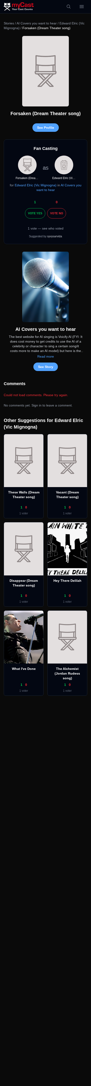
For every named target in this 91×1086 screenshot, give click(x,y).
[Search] (68, 6)
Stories (9, 23)
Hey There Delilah (67, 580)
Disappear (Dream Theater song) (24, 583)
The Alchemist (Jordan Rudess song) (67, 673)
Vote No (56, 213)
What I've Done (24, 669)
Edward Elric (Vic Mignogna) (35, 185)
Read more (45, 356)
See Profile (45, 127)
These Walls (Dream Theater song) (23, 494)
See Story (45, 367)
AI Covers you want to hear (37, 23)
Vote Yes (35, 213)
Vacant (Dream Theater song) (67, 494)
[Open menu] (81, 6)
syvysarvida (54, 236)
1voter (23, 513)
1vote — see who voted (45, 228)
